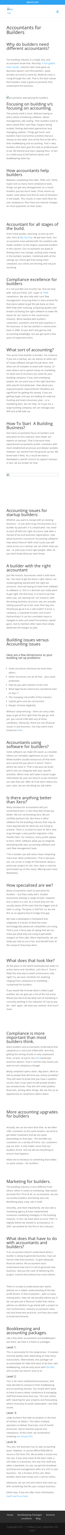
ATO (37, 1058)
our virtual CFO (24, 1436)
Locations (26, 1518)
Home (10, 1514)
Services (50, 1514)
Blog (38, 1518)
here (20, 730)
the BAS (50, 1367)
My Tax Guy (26, 237)
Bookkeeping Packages (29, 1514)
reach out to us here (17, 1496)
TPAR (45, 292)
